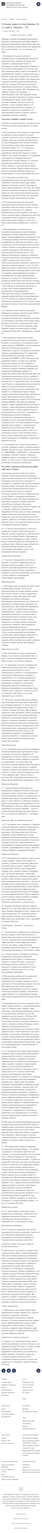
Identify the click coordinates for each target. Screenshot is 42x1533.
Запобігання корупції (29, 1429)
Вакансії (25, 1426)
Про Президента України (30, 1411)
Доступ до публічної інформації (8, 1466)
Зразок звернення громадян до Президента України (31, 1442)
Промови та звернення (8, 1385)
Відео (25, 1399)
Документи (6, 1406)
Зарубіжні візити (28, 1390)
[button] (9, 1371)
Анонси (4, 1438)
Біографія (25, 1409)
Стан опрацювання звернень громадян (31, 1454)
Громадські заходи (28, 1382)
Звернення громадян (30, 1435)
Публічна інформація (10, 1461)
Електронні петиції (28, 1448)
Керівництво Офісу (28, 1421)
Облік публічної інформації (10, 1479)
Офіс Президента (7, 1390)
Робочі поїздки (27, 1387)
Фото (24, 1379)
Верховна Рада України (21, 1519)
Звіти (3, 1474)
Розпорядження (6, 1411)
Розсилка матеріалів (8, 1443)
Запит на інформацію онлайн (8, 1470)
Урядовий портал (21, 1514)
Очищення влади (29, 1461)
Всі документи (6, 1417)
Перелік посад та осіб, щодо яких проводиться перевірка (31, 1471)
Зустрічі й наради (28, 1385)
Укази (3, 1409)
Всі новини (5, 1395)
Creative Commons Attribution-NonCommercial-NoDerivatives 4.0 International (21, 1498)
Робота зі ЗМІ (6, 1441)
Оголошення (26, 1423)
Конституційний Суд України (21, 1523)
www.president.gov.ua (21, 1503)
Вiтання (4, 1387)
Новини (11, 19)
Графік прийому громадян (31, 1445)
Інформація (26, 1465)
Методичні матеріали (8, 1477)
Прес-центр (6, 1435)
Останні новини (22, 19)
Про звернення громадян (30, 1438)
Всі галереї (26, 1392)
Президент (26, 1406)
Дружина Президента (8, 1392)
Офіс (24, 1418)
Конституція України (8, 1414)
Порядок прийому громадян (31, 1450)
